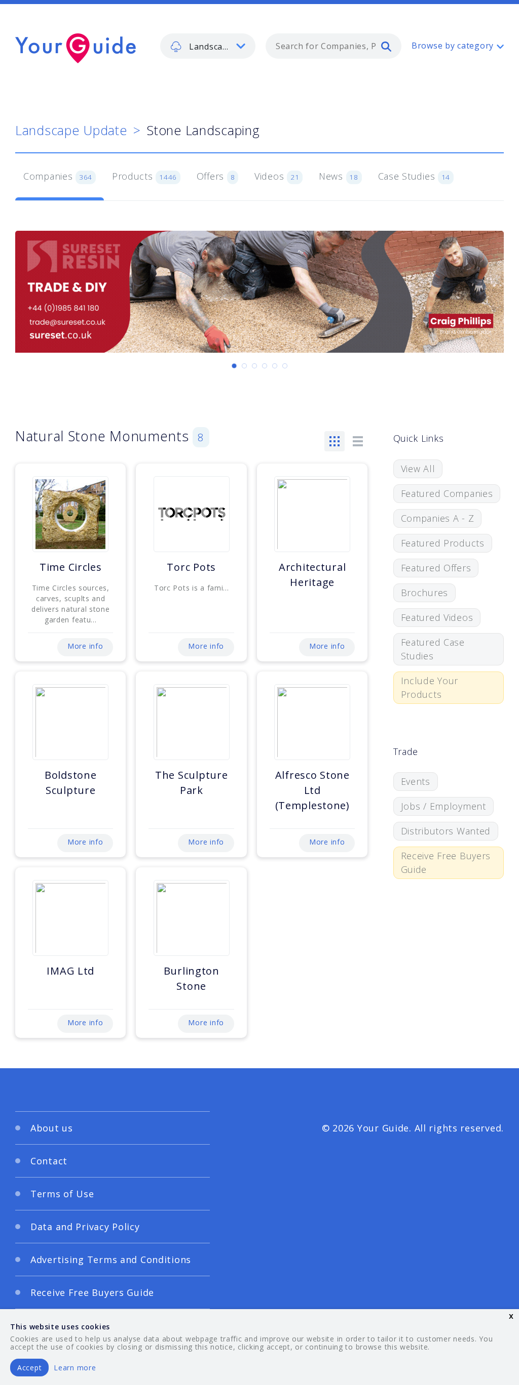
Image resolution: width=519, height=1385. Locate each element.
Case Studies (414, 176)
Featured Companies (447, 493)
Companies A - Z (437, 518)
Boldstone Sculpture (70, 782)
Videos (276, 176)
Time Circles (71, 567)
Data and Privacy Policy (85, 1227)
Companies (57, 176)
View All (418, 469)
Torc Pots (191, 567)
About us (51, 1128)
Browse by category (453, 45)
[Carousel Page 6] (284, 365)
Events (415, 781)
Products (144, 176)
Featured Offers (436, 568)
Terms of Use (62, 1194)
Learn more (75, 1367)
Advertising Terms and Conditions (110, 1259)
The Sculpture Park (191, 782)
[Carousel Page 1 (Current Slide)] (234, 365)
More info (85, 646)
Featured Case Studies (433, 649)
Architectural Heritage (312, 574)
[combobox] (333, 46)
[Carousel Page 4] (264, 365)
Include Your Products (430, 687)
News (338, 176)
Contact (48, 1161)
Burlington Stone (191, 978)
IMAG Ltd (70, 971)
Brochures (424, 592)
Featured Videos (437, 617)
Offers (216, 176)
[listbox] (207, 46)
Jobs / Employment (443, 806)
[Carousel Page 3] (254, 365)
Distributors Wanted (446, 831)
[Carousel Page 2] (244, 365)
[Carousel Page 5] (274, 365)
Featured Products (443, 543)
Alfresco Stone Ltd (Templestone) (312, 790)
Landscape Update (71, 130)
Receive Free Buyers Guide (446, 862)
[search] (386, 46)
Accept (29, 1367)
